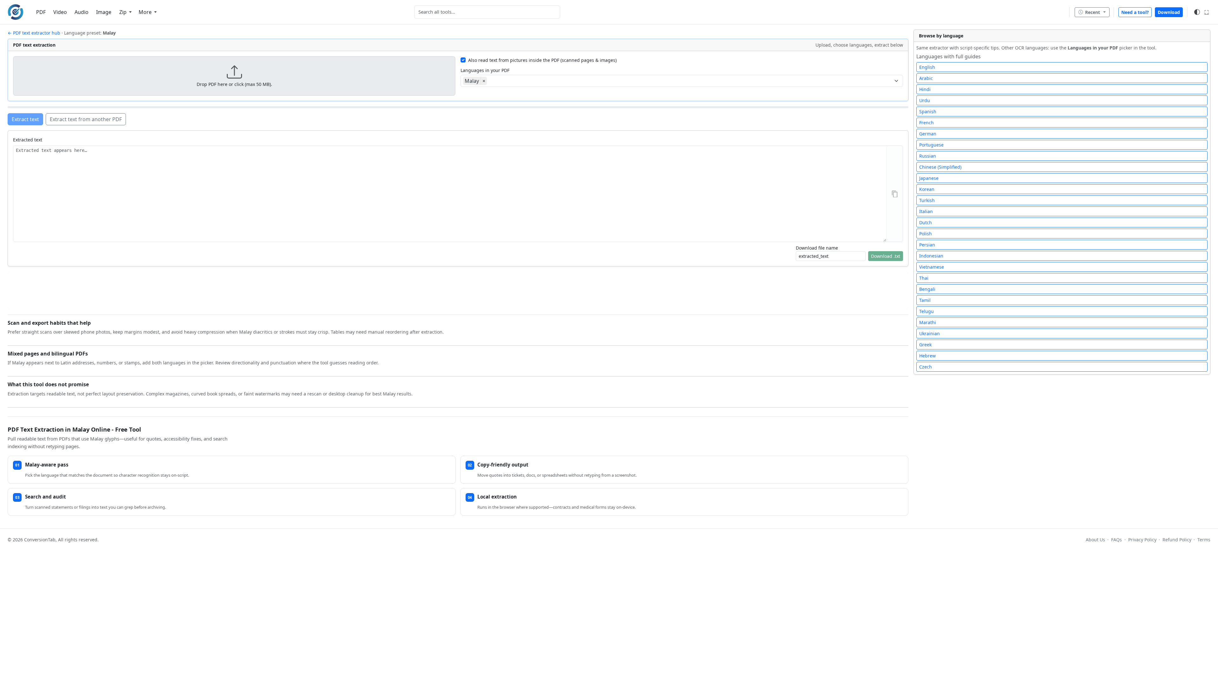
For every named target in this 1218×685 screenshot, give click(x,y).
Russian (927, 156)
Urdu (924, 100)
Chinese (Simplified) (940, 167)
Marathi (927, 322)
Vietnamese (931, 267)
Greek (925, 345)
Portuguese (931, 145)
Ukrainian (929, 333)
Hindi (925, 89)
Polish (925, 234)
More (146, 12)
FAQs (1116, 540)
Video (60, 12)
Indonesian (931, 256)
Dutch (925, 222)
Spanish (927, 111)
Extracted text (27, 140)
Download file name (817, 248)
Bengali (927, 289)
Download (1169, 12)
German (927, 134)
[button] (234, 76)
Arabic (926, 78)
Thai (923, 278)
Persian (927, 245)
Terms (1203, 540)
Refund (1176, 540)
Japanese (929, 178)
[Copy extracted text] (894, 194)
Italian (926, 211)
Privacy (1142, 540)
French (926, 123)
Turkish (927, 200)
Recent (1092, 12)
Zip (123, 12)
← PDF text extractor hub (34, 33)
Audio (81, 12)
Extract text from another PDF (86, 119)
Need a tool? (1135, 12)
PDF (41, 12)
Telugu (926, 311)
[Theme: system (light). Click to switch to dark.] (1197, 12)
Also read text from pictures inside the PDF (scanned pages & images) (542, 60)
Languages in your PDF (485, 70)
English (927, 67)
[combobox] (487, 12)
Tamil (925, 300)
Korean (926, 189)
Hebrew (927, 356)
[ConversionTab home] (15, 12)
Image (103, 12)
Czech (925, 367)
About (1095, 540)
